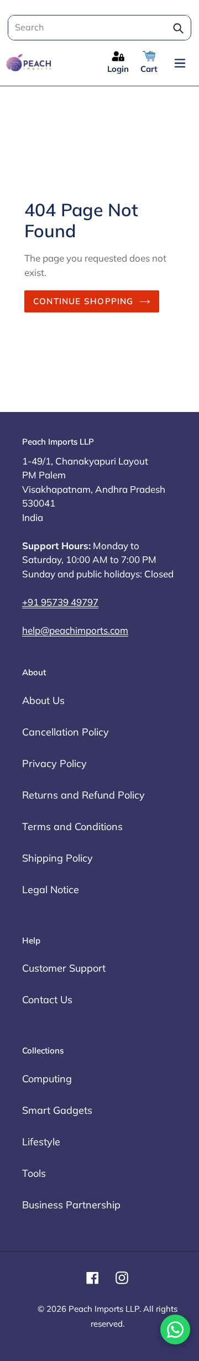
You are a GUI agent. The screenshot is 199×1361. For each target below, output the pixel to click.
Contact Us (47, 999)
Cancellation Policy (65, 732)
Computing (47, 1078)
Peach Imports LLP (104, 1308)
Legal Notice (50, 889)
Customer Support (64, 968)
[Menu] (180, 62)
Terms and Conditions (72, 826)
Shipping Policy (57, 858)
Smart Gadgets (57, 1110)
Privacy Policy (54, 763)
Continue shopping (83, 301)
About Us (43, 700)
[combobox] (98, 27)
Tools (34, 1173)
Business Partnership (71, 1204)
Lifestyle (41, 1141)
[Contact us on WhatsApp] (175, 1329)
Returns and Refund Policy (83, 795)
